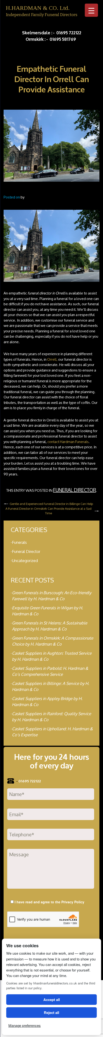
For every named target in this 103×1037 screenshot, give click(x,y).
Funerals (19, 542)
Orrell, (52, 359)
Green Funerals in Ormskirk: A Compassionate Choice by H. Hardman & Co (52, 641)
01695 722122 (68, 32)
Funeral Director (74, 490)
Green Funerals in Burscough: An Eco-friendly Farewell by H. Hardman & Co (51, 596)
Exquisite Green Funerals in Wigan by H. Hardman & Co (47, 611)
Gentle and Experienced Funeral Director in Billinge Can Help (51, 504)
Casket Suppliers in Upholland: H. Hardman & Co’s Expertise (52, 732)
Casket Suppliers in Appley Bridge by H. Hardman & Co (47, 701)
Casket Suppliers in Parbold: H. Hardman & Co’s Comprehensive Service (50, 671)
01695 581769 (63, 39)
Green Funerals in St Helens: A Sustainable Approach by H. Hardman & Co (49, 626)
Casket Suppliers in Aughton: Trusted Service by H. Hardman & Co (52, 656)
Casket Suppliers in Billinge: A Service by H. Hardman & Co (50, 686)
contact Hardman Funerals (68, 441)
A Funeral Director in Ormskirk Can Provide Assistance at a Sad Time (49, 511)
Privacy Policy (72, 901)
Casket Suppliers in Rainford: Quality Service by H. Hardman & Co (51, 717)
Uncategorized (25, 560)
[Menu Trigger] (91, 10)
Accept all (51, 999)
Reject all (51, 1012)
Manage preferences (24, 1025)
